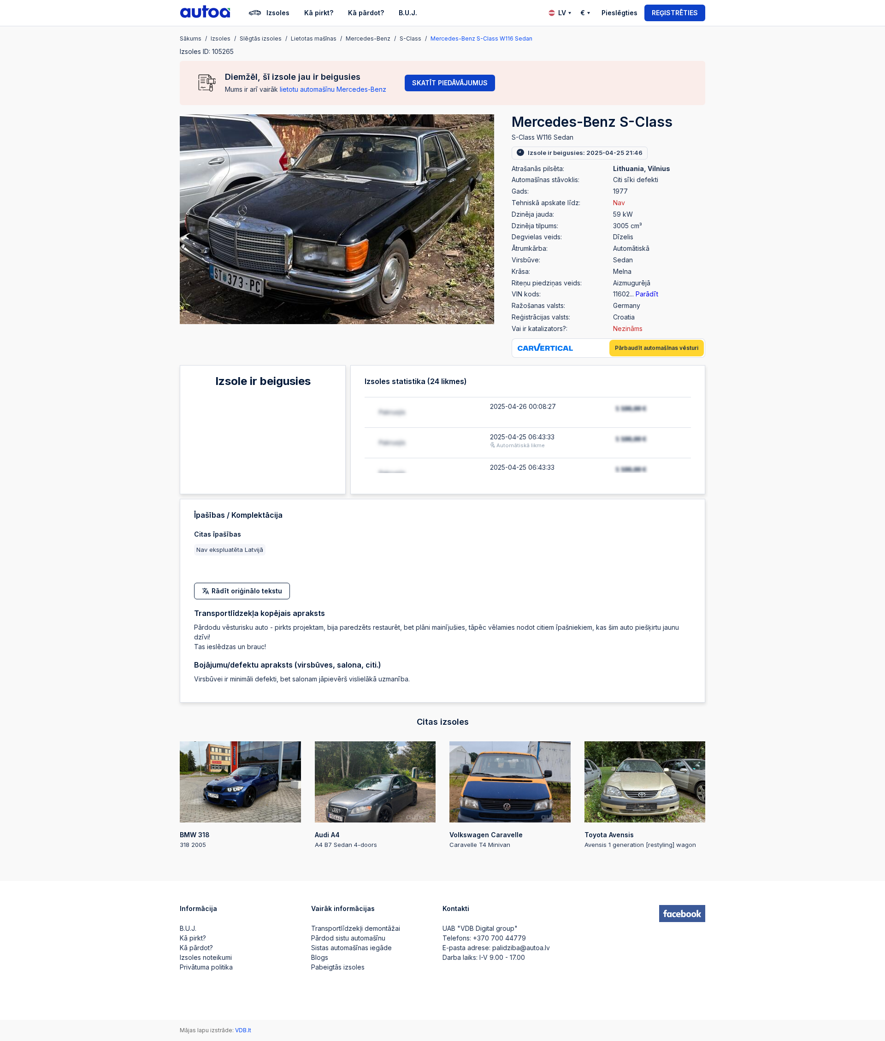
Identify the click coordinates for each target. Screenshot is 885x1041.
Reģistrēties (675, 13)
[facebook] (682, 914)
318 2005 (195, 839)
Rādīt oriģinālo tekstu (247, 591)
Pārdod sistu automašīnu (348, 938)
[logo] (205, 13)
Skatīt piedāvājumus (450, 83)
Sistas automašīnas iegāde (351, 948)
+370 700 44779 (499, 938)
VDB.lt (243, 1030)
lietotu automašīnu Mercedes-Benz (333, 89)
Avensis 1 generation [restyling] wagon (640, 839)
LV (562, 13)
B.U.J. (408, 13)
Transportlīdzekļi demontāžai (355, 928)
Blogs (319, 957)
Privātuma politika (206, 967)
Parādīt (647, 294)
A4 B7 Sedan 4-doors (346, 839)
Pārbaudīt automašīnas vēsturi (656, 347)
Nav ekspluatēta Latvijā (229, 549)
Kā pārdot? (366, 13)
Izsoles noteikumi (206, 957)
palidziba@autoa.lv (521, 948)
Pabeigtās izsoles (338, 967)
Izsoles (277, 13)
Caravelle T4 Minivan (486, 839)
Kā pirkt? (318, 13)
